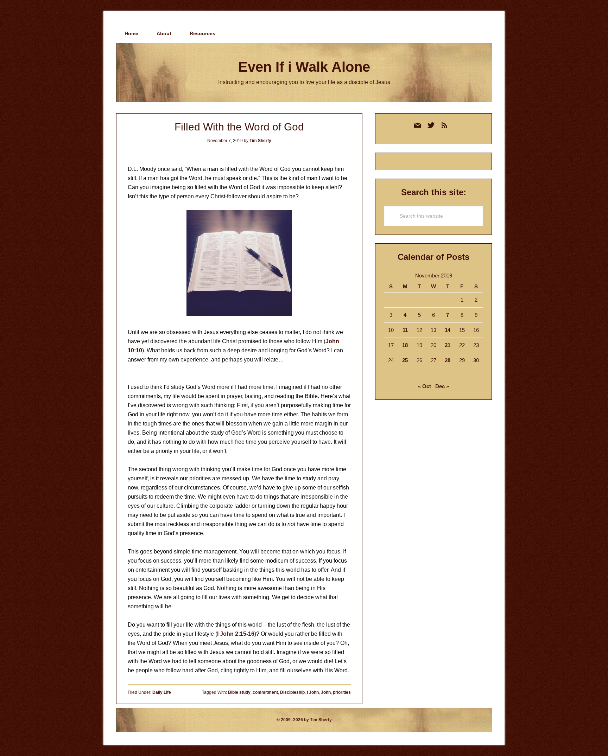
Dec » (442, 386)
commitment (265, 692)
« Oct (424, 386)
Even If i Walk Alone (304, 67)
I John (313, 692)
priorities (342, 692)
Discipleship (292, 692)
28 (447, 360)
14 (447, 330)
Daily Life (161, 692)
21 (447, 345)
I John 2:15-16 (235, 634)
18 (405, 345)
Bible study (239, 692)
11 (405, 330)
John (326, 692)
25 (405, 360)
